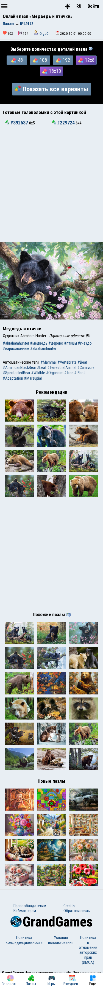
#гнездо (85, 343)
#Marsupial (33, 378)
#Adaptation (13, 378)
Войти (93, 6)
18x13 (55, 71)
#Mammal (48, 362)
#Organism (54, 372)
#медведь (39, 343)
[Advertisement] (51, 187)
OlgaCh (45, 33)
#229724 (66, 123)
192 (66, 60)
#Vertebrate (67, 362)
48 (20, 60)
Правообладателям (29, 905)
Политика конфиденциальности (24, 940)
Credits (69, 905)
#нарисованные (16, 348)
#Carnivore (85, 367)
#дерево (55, 343)
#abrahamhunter (16, 343)
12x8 (89, 60)
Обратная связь (76, 910)
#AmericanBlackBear (19, 367)
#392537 (19, 123)
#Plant (79, 372)
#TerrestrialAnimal (61, 367)
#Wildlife (38, 372)
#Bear (82, 362)
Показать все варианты (55, 89)
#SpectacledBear (16, 372)
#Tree (68, 372)
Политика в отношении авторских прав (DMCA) (88, 950)
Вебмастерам (24, 910)
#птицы (70, 343)
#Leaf (41, 367)
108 (43, 60)
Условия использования (60, 940)
